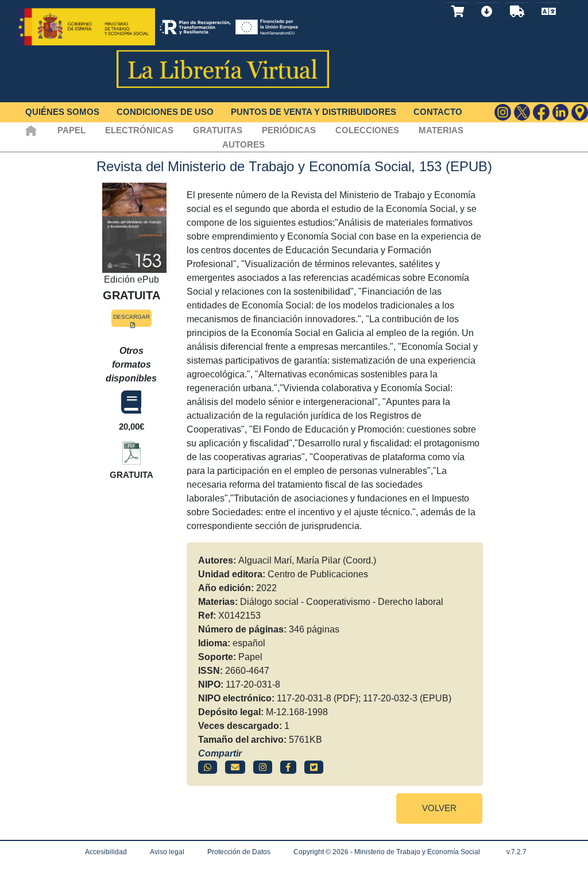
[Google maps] (579, 112)
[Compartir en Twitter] (313, 767)
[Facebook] (541, 112)
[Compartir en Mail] (235, 767)
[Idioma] (549, 11)
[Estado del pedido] (517, 11)
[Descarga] (486, 11)
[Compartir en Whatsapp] (207, 767)
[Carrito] (458, 11)
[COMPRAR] (131, 402)
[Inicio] (31, 130)
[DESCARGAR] (131, 450)
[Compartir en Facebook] (288, 767)
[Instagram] (502, 112)
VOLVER (439, 808)
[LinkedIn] (560, 112)
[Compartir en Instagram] (262, 767)
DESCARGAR (131, 317)
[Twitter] (522, 112)
